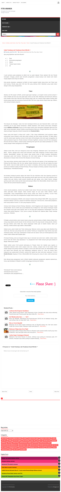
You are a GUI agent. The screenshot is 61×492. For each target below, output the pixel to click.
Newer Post (4, 391)
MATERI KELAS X (14, 445)
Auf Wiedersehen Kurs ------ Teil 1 (19, 317)
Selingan (21, 447)
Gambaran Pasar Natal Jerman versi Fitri (12, 473)
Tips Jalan (36, 52)
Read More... (41, 314)
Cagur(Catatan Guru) (33, 438)
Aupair (24, 438)
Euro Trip (31, 52)
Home (4, 19)
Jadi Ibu (9, 442)
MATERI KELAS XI (23, 445)
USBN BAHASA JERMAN (7, 449)
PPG (44, 445)
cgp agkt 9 (4, 440)
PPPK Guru (49, 445)
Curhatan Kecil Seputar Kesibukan (19, 311)
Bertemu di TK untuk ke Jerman (10, 464)
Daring (10, 440)
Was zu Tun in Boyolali (15, 323)
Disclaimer (23, 2)
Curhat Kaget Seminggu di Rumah (19, 335)
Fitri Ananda (6, 8)
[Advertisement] (30, 413)
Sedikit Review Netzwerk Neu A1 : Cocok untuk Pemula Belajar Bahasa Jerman (22, 470)
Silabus (26, 447)
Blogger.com (56, 486)
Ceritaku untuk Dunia (24, 52)
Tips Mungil (48, 447)
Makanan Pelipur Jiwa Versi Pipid (18, 329)
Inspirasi (4, 442)
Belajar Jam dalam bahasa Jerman (10, 458)
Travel (40, 52)
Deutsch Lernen (17, 440)
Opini (41, 445)
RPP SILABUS (4, 447)
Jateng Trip (15, 442)
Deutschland (5, 23)
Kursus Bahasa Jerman (45, 442)
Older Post (56, 391)
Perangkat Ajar (6, 26)
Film (38, 440)
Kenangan (35, 442)
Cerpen (54, 438)
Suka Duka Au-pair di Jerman (9, 467)
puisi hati (55, 445)
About (3, 2)
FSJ (41, 440)
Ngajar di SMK (34, 445)
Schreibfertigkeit (13, 447)
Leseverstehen (5, 445)
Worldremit (23, 449)
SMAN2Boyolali (34, 447)
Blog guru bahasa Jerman (8, 461)
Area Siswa (4, 30)
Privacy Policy (16, 2)
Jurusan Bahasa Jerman (25, 442)
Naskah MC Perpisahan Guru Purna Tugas (12, 476)
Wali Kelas (16, 449)
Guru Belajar (46, 440)
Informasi (53, 440)
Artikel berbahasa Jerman (15, 438)
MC (29, 445)
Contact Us (8, 2)
